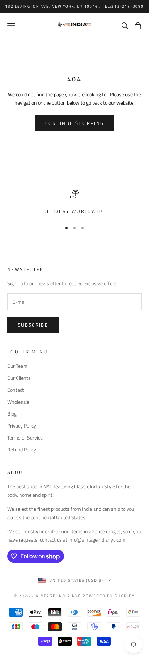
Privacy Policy (21, 425)
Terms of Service (25, 437)
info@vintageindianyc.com (96, 539)
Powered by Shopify (108, 596)
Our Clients (19, 378)
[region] (74, 202)
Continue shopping (74, 123)
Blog (12, 413)
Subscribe (33, 324)
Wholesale (18, 401)
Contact (15, 390)
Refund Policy (21, 449)
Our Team (17, 366)
